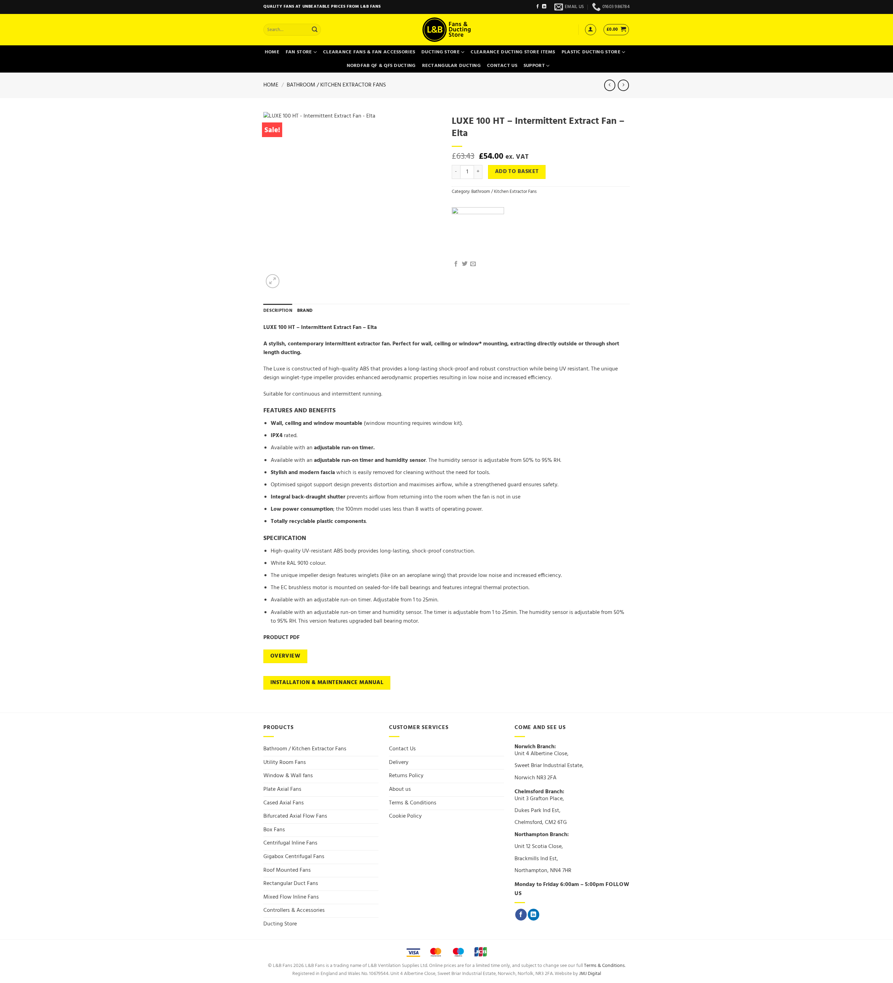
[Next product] (609, 85)
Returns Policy (406, 775)
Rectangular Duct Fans (290, 883)
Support (534, 66)
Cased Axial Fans (283, 803)
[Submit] (315, 30)
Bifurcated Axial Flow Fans (295, 816)
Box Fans (274, 829)
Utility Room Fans (284, 762)
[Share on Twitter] (464, 264)
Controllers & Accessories (294, 910)
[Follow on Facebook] (537, 6)
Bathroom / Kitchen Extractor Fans (336, 85)
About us (400, 789)
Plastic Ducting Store (591, 52)
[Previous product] (623, 85)
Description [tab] (277, 310)
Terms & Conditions (412, 803)
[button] (590, 29)
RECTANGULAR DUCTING (451, 66)
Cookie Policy (405, 816)
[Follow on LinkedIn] (544, 6)
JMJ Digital (590, 974)
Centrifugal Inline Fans (290, 843)
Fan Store (299, 52)
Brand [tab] (305, 310)
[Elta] (478, 233)
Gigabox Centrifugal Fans (293, 856)
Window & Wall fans (288, 775)
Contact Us (502, 66)
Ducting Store (440, 52)
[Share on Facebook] (456, 264)
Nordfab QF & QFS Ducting (381, 66)
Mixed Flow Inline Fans (291, 897)
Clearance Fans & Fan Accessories (369, 52)
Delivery (398, 762)
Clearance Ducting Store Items (513, 52)
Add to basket (517, 171)
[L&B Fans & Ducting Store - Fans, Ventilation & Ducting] (447, 29)
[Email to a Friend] (473, 264)
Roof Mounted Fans (287, 870)
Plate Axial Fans (282, 789)
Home (272, 52)
